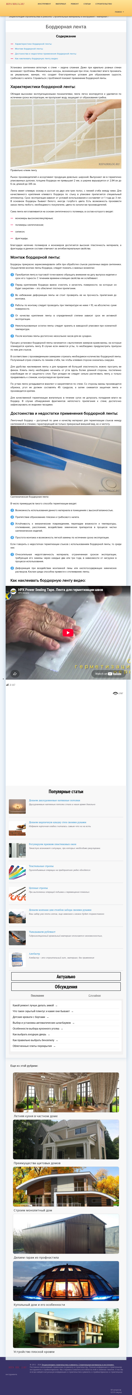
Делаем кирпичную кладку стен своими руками (57, 822)
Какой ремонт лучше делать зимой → (35, 1005)
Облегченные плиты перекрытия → (34, 1046)
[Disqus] (65, 738)
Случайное (95, 995)
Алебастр (34, 953)
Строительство (103, 4)
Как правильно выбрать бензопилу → (35, 1040)
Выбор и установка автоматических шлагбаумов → (44, 1022)
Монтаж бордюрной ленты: (29, 48)
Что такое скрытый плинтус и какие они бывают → (43, 1011)
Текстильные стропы (41, 866)
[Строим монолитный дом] (66, 1186)
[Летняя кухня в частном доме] (66, 1092)
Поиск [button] (118, 12)
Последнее (37, 995)
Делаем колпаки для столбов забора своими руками (60, 909)
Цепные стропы (38, 888)
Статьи (87, 4)
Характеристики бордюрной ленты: (33, 44)
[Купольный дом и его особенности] (66, 1281)
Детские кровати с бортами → (31, 1017)
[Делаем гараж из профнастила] (66, 1233)
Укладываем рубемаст (42, 931)
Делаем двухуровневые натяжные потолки (54, 800)
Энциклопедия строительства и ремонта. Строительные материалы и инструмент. (52, 17)
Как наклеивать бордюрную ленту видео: (36, 58)
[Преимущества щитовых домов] (66, 1139)
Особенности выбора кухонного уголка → (38, 1028)
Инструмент (44, 4)
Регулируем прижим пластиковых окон (52, 844)
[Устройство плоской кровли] (66, 1328)
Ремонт (75, 4)
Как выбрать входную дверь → (31, 1034)
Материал (61, 4)
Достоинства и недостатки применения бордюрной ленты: (46, 53)
